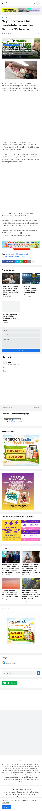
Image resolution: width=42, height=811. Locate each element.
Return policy (22, 794)
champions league (8, 256)
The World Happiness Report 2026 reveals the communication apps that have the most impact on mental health (31, 568)
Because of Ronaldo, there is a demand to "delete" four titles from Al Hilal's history (10, 290)
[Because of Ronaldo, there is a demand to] (11, 278)
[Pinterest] (25, 261)
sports (23, 256)
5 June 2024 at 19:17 (13, 364)
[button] (2, 3)
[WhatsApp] (21, 261)
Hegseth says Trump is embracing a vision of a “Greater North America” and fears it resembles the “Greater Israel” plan (11, 568)
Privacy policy (11, 794)
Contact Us (21, 792)
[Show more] (33, 261)
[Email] (29, 261)
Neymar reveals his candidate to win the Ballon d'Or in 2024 (10, 317)
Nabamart (27, 789)
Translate (19, 421)
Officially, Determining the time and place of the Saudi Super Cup (30, 290)
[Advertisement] (21, 117)
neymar (17, 256)
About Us (12, 792)
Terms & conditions (33, 792)
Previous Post (7, 408)
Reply (5, 371)
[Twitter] (17, 261)
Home (4, 17)
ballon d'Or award (17, 254)
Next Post (36, 408)
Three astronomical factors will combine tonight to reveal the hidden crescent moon (10, 594)
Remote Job (21, 797)
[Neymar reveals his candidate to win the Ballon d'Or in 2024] (11, 306)
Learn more (5, 803)
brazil (26, 254)
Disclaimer (32, 794)
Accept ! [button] (6, 807)
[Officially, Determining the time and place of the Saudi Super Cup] (31, 278)
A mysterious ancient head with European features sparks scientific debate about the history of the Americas (31, 594)
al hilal (9, 17)
